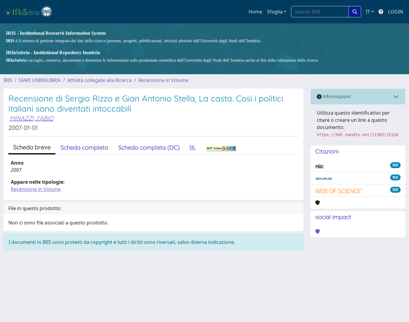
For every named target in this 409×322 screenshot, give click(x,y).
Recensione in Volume (163, 80)
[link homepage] (31, 11)
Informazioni (336, 96)
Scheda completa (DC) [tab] (149, 147)
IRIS (8, 80)
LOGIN (395, 11)
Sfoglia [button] (275, 11)
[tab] (193, 147)
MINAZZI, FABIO (31, 118)
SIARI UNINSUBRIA (40, 80)
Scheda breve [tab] (32, 147)
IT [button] (368, 11)
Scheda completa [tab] (84, 147)
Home (255, 11)
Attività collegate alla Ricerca (99, 80)
